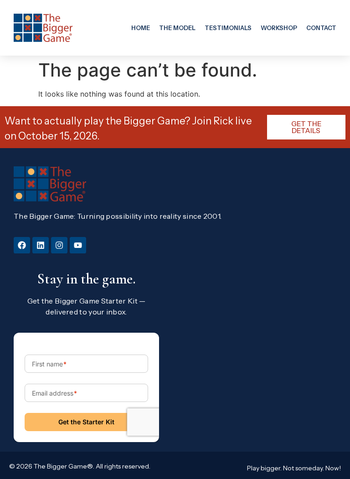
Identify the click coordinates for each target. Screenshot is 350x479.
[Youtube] (78, 245)
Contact (321, 27)
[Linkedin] (40, 245)
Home (140, 27)
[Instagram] (59, 245)
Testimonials (228, 27)
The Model (177, 27)
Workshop (279, 27)
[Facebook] (22, 245)
